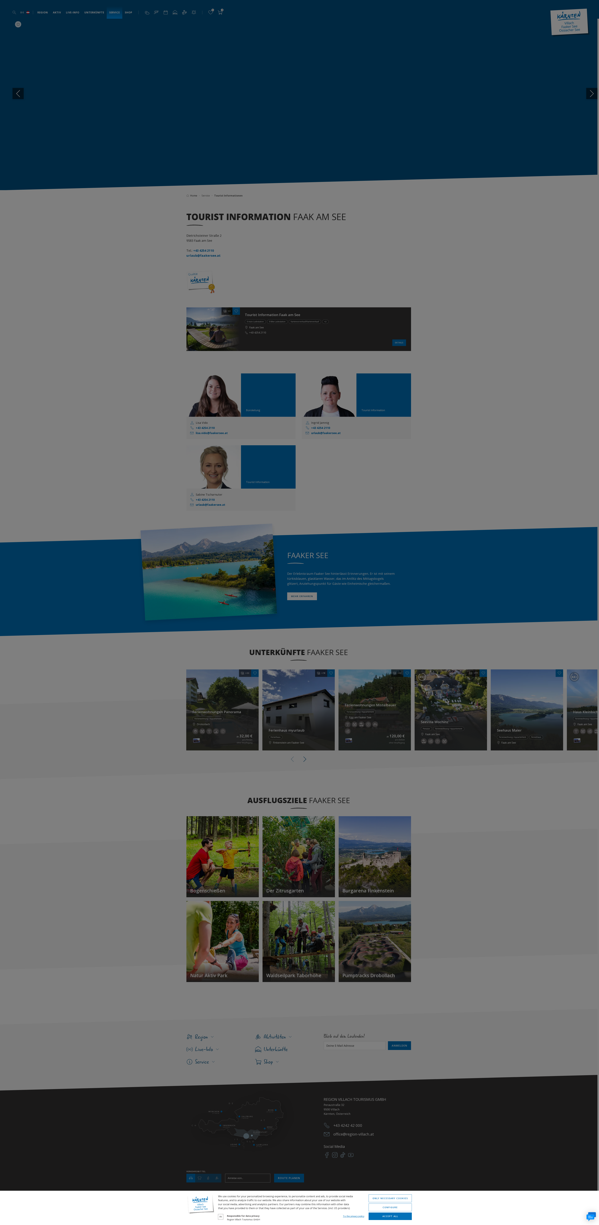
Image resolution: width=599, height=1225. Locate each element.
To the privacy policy (353, 1216)
